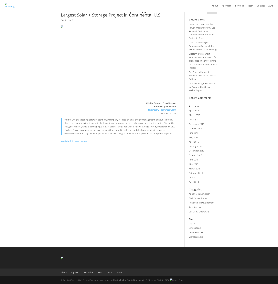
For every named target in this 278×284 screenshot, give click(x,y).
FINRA (160, 280)
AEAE (270, 6)
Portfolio (239, 6)
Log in (192, 223)
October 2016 (195, 128)
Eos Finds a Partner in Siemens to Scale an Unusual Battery (203, 75)
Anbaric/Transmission (199, 193)
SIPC (167, 280)
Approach (226, 6)
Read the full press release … (75, 141)
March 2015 (194, 168)
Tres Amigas (195, 207)
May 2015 (193, 164)
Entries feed (195, 228)
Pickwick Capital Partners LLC (132, 280)
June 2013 (194, 177)
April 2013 (194, 182)
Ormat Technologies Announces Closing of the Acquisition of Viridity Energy (203, 46)
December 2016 (196, 124)
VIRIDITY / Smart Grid (199, 211)
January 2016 (195, 146)
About (215, 6)
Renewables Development (201, 202)
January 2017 (195, 119)
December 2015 (196, 150)
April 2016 (194, 141)
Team (250, 6)
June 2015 (194, 159)
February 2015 (196, 173)
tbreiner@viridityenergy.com (162, 109)
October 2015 (195, 155)
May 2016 (193, 137)
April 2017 (194, 110)
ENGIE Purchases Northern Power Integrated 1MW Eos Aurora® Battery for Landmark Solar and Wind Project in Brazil (202, 31)
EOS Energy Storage (198, 198)
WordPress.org (196, 236)
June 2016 (194, 133)
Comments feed (196, 232)
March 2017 (194, 115)
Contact (261, 6)
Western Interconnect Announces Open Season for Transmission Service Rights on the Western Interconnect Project (203, 60)
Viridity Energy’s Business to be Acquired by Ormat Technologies (202, 87)
